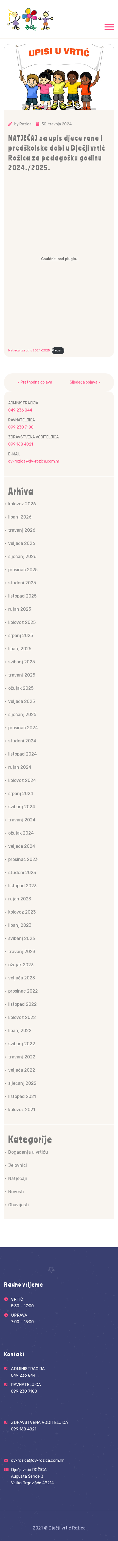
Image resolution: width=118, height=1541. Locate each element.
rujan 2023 (19, 899)
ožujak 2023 (20, 964)
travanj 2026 (21, 530)
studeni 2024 (22, 740)
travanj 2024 (21, 819)
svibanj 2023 (21, 938)
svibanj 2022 (21, 1043)
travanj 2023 (21, 951)
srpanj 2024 (20, 793)
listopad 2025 (22, 596)
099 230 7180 (20, 427)
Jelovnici (17, 1165)
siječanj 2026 (22, 556)
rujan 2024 (19, 767)
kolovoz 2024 (22, 780)
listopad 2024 (22, 754)
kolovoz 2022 (22, 1017)
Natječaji (17, 1178)
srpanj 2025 (20, 635)
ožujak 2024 (21, 833)
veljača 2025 (21, 701)
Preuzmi (58, 350)
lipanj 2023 (19, 925)
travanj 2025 (21, 675)
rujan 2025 (19, 609)
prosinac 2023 (23, 859)
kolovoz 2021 (21, 1109)
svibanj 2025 (21, 661)
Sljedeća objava (83, 382)
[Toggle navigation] (109, 26)
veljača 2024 (21, 846)
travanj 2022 (21, 1057)
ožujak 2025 (20, 688)
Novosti (16, 1191)
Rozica (25, 124)
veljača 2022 (21, 1070)
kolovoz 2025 (22, 622)
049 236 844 (20, 410)
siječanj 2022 (22, 1083)
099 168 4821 (20, 444)
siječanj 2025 (22, 714)
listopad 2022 (22, 1004)
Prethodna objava (36, 382)
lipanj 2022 (20, 1030)
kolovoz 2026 (22, 503)
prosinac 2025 (23, 569)
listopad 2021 (22, 1096)
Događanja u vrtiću (28, 1152)
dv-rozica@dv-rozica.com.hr (33, 461)
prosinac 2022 (23, 991)
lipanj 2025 (19, 648)
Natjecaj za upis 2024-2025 (29, 350)
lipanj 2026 (20, 517)
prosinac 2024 (23, 727)
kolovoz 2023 (22, 912)
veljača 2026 (21, 543)
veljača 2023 (21, 978)
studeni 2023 (22, 872)
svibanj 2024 (21, 806)
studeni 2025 (22, 582)
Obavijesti (18, 1204)
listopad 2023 (22, 885)
